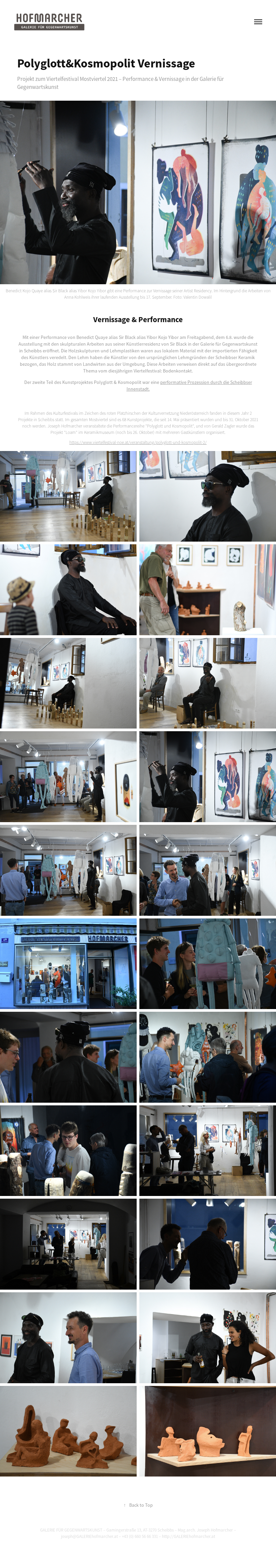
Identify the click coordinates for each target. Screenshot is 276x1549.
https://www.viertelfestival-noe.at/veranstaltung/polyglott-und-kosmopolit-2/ (138, 442)
